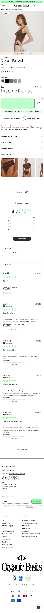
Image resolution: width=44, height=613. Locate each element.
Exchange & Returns (8, 531)
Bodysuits (8, 9)
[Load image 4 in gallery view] (23, 50)
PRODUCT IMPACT (7, 148)
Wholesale (25, 531)
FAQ (3, 520)
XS (8, 91)
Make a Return (6, 523)
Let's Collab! (26, 528)
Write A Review (22, 239)
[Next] (39, 167)
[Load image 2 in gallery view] (18, 50)
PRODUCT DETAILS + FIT (9, 136)
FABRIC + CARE (6, 142)
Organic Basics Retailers (30, 537)
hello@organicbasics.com (17, 474)
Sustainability (6, 539)
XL (25, 91)
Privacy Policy (29, 507)
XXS (3, 91)
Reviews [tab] (19, 192)
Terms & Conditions (14, 585)
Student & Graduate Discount (31, 534)
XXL (30, 91)
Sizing (4, 528)
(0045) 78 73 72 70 (12, 477)
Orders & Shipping (7, 526)
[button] (4, 5)
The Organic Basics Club (29, 523)
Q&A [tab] (26, 192)
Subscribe (36, 501)
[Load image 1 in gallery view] (16, 50)
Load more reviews (22, 449)
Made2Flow (5, 542)
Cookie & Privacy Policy (28, 585)
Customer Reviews (7, 547)
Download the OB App (28, 520)
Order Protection (7, 545)
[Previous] (4, 167)
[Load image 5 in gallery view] (25, 50)
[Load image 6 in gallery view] (27, 50)
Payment (4, 537)
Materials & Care (7, 534)
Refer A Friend (26, 526)
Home (2, 9)
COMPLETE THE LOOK (8, 154)
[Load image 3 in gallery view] (20, 50)
